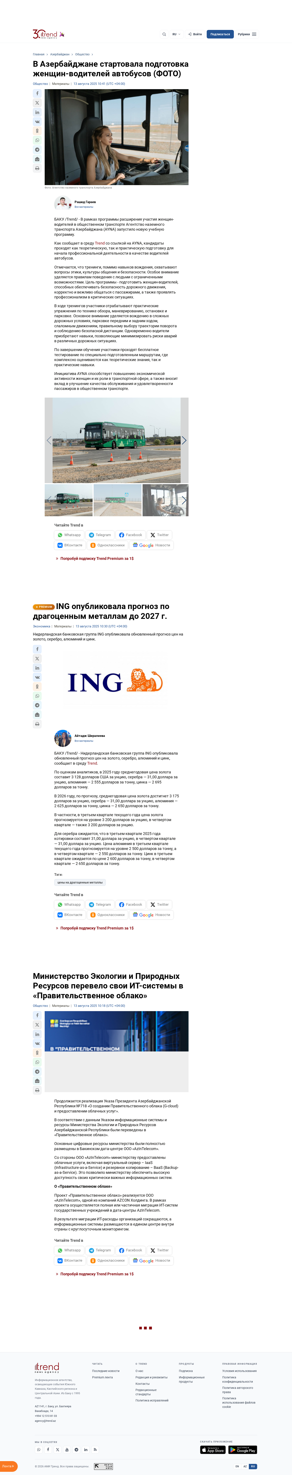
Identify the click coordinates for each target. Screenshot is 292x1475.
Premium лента (102, 1377)
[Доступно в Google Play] (242, 1450)
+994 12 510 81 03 (46, 1415)
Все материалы (84, 206)
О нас (139, 1371)
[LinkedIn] (86, 1450)
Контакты (143, 1383)
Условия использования (239, 1371)
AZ (245, 1466)
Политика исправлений (152, 1400)
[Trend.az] (49, 34)
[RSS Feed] (95, 1450)
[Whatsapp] (39, 1450)
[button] (37, 93)
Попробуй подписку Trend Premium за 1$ (97, 558)
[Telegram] (76, 1450)
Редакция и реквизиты (152, 1377)
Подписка (186, 1371)
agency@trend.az (45, 1420)
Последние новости (105, 1371)
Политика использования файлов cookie (238, 1402)
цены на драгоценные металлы (80, 882)
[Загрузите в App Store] (213, 1450)
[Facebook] (48, 1450)
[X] (57, 1450)
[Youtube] (67, 1450)
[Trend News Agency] (47, 1368)
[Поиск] (164, 34)
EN (237, 1466)
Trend (100, 243)
